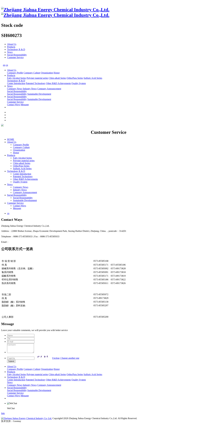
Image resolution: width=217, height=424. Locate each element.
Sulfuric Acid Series (93, 78)
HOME (10, 139)
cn (7, 65)
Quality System (78, 83)
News (10, 52)
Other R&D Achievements (58, 83)
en (4, 65)
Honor (57, 72)
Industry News (30, 88)
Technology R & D (16, 49)
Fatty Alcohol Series (16, 78)
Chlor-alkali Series (57, 78)
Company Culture (32, 72)
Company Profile (15, 72)
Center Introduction (16, 83)
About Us (11, 44)
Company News (14, 88)
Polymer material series (37, 78)
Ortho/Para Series (75, 78)
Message (25, 104)
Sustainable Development (39, 94)
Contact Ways (13, 104)
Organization (47, 72)
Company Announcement (49, 88)
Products (11, 47)
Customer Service (15, 57)
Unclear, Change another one (65, 358)
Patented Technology (35, 83)
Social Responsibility (17, 54)
